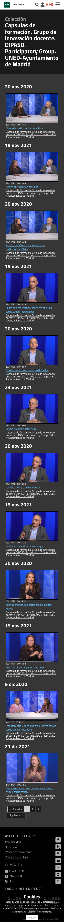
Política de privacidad (18, 852)
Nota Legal (11, 847)
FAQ (11, 881)
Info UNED (15, 876)
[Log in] (42, 5)
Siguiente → (16, 815)
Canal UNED (16, 871)
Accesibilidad (13, 842)
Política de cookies (16, 857)
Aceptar (32, 917)
